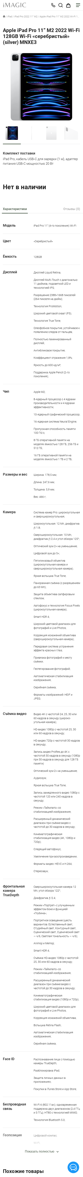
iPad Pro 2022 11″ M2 (25, 16)
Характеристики (15, 209)
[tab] (15, 209)
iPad (9, 16)
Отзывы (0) (71, 209)
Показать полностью (39, 1151)
